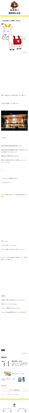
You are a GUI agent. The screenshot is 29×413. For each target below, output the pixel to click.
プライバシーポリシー (7, 408)
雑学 (3, 350)
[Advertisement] (14, 73)
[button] (26, 263)
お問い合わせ (21, 408)
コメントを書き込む (14, 390)
